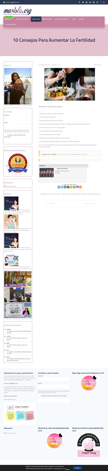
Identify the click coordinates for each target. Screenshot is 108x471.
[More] (80, 187)
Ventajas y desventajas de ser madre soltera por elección (18, 359)
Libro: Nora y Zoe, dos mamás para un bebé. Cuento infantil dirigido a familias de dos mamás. (17, 230)
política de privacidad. (23, 131)
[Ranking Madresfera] (10, 186)
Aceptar (77, 468)
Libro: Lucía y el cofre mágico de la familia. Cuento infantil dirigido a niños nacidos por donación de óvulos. (17, 268)
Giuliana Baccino (45, 64)
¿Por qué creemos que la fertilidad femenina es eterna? (72, 154)
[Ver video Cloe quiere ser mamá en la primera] (17, 286)
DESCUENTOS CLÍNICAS (61, 19)
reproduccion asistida (94, 194)
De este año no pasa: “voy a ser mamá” (17, 339)
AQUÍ (14, 399)
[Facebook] (79, 2)
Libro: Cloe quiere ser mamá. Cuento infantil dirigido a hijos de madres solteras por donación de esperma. (17, 211)
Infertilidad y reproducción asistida (51, 194)
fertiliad (85, 194)
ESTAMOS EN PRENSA (10, 24)
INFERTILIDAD (36, 19)
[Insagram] (97, 2)
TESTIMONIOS (48, 19)
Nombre (6, 115)
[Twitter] (83, 2)
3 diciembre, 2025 (55, 64)
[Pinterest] (94, 2)
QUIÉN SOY (9, 18)
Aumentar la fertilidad (68, 194)
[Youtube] (87, 2)
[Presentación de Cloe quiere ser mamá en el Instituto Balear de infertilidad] (17, 302)
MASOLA (9, 329)
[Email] (74, 187)
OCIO (74, 19)
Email (6, 122)
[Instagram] (77, 187)
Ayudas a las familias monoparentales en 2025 (19, 332)
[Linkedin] (65, 187)
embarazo (78, 194)
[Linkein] (90, 2)
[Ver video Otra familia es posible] (17, 317)
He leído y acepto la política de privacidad (15, 136)
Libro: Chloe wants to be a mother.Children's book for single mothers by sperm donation (17, 249)
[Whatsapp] (71, 187)
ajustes (67, 469)
